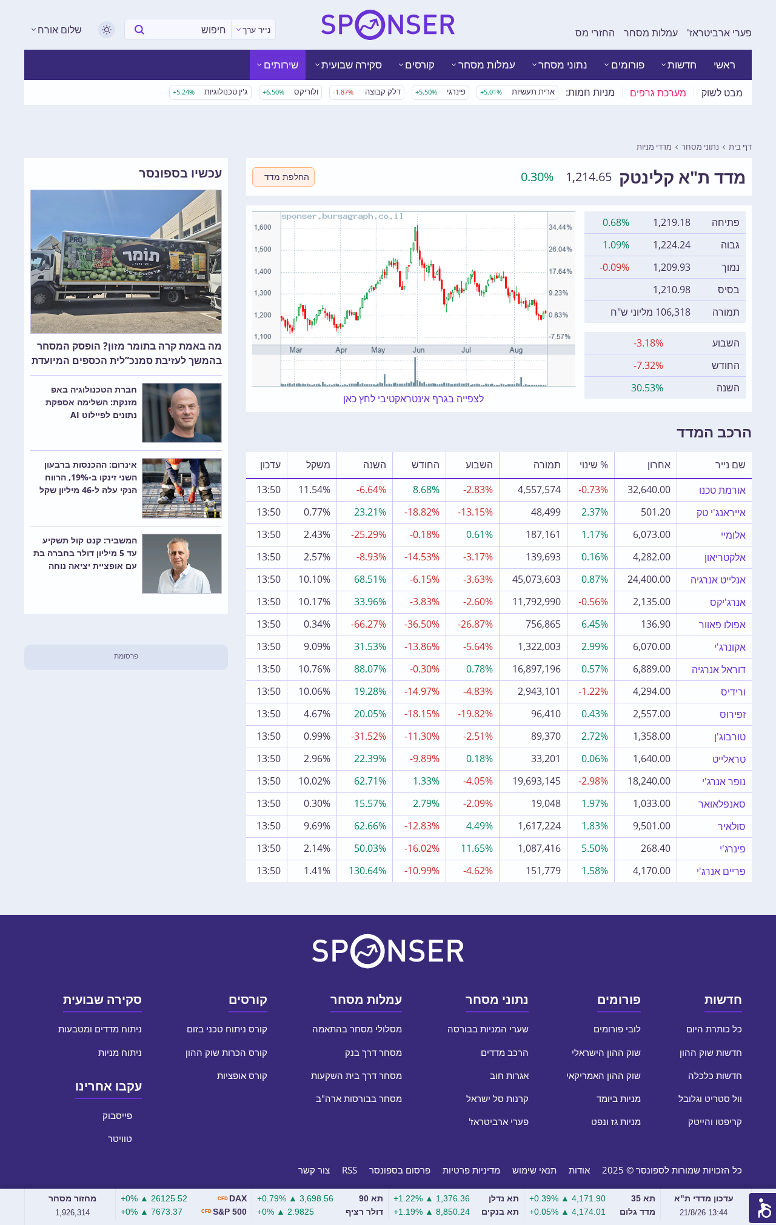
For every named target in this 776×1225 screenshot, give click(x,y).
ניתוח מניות (120, 1052)
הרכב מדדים (505, 1052)
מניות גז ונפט (616, 1121)
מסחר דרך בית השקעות (356, 1075)
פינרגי (440, 91)
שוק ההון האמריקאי (603, 1075)
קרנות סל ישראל (497, 1098)
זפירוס (733, 714)
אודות (579, 1170)
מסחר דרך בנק (373, 1052)
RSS (349, 1170)
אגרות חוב (509, 1075)
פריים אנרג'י (721, 871)
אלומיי (733, 535)
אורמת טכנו (722, 490)
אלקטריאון (725, 557)
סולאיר (732, 826)
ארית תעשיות (517, 91)
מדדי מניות (654, 147)
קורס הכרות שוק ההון (226, 1052)
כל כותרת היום (713, 1029)
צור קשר (314, 1170)
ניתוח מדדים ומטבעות (100, 1029)
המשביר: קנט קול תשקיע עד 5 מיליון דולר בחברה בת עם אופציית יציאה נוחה (85, 552)
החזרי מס (595, 32)
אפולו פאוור (722, 624)
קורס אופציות (242, 1075)
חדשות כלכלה (715, 1075)
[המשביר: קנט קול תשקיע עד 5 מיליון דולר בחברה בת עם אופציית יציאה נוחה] (182, 564)
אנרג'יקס (728, 602)
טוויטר (121, 1138)
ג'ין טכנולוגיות (210, 91)
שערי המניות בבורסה (487, 1029)
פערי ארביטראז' (719, 32)
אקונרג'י (730, 647)
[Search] (139, 30)
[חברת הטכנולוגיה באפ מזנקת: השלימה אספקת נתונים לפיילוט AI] (182, 413)
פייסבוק (118, 1115)
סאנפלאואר (722, 804)
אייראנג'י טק (721, 512)
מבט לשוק (722, 92)
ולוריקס (290, 91)
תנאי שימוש (534, 1170)
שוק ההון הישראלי (606, 1052)
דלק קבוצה (367, 91)
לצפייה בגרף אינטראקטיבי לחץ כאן (413, 398)
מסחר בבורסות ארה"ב (359, 1098)
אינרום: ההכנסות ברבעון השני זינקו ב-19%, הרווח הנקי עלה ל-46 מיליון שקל (88, 477)
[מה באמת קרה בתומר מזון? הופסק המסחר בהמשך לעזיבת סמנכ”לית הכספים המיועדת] (126, 262)
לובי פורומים (616, 1029)
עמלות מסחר (651, 32)
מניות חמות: (590, 92)
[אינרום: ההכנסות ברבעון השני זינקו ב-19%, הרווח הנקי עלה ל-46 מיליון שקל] (182, 488)
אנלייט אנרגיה (718, 579)
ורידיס (733, 692)
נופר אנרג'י (724, 781)
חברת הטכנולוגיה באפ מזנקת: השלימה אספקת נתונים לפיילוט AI (91, 401)
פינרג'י (733, 848)
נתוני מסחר (700, 147)
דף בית (740, 147)
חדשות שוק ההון (711, 1052)
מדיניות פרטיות (471, 1170)
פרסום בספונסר (399, 1170)
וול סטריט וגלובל (710, 1098)
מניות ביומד (619, 1098)
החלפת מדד (286, 176)
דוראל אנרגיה (719, 669)
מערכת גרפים (658, 92)
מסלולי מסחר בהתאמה (356, 1029)
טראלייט (729, 759)
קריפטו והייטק (715, 1121)
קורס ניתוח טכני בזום (225, 1029)
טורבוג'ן (730, 736)
